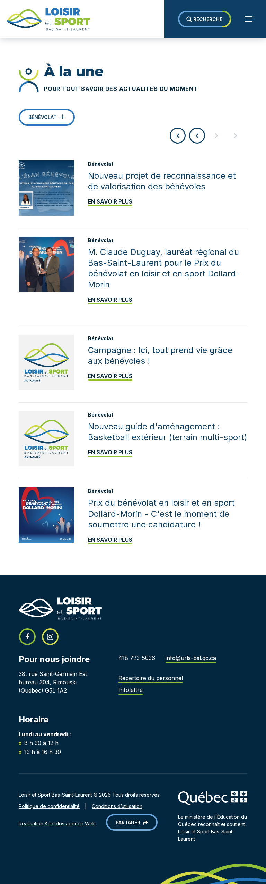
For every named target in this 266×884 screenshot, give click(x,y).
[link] (45, 19)
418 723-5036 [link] (136, 657)
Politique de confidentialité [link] (49, 806)
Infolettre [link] (130, 689)
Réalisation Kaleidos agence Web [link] (57, 823)
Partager (129, 822)
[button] (204, 19)
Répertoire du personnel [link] (150, 678)
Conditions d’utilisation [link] (117, 806)
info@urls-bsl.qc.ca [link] (191, 657)
